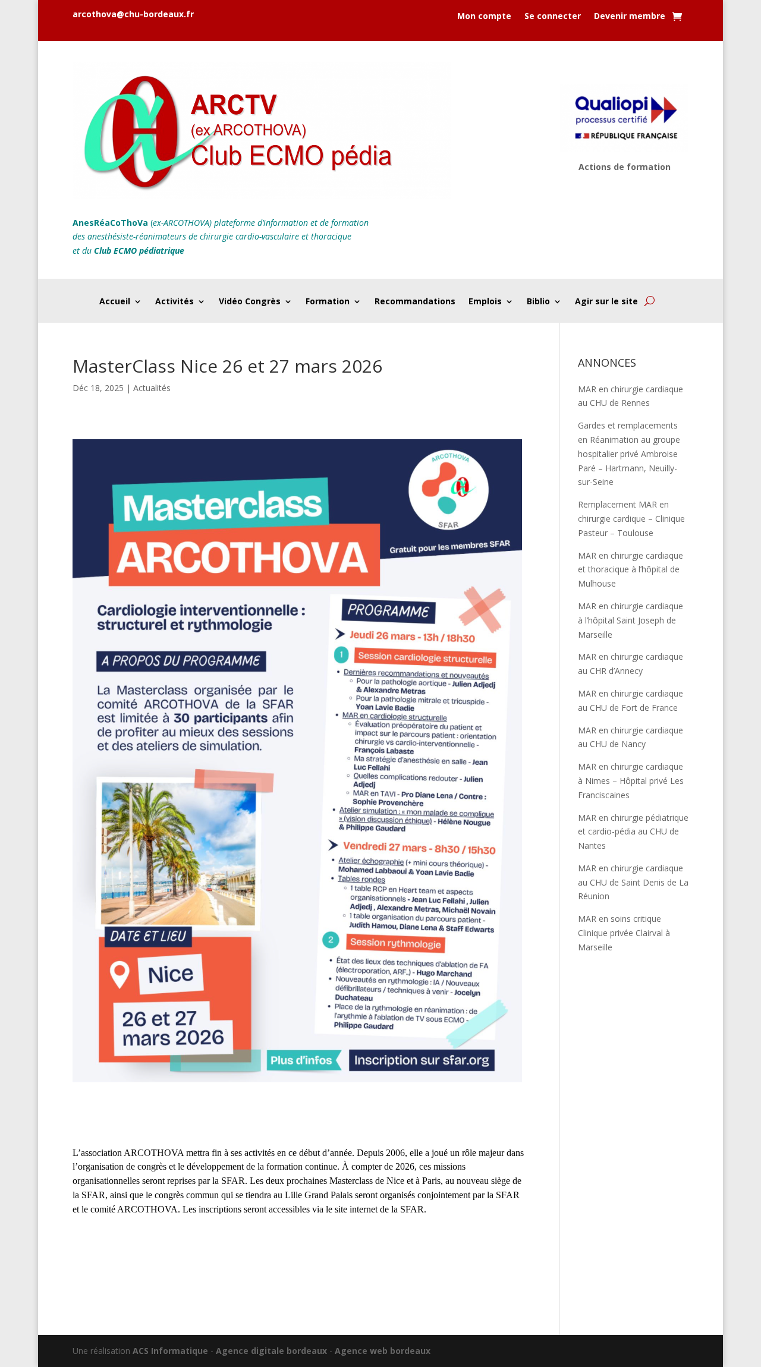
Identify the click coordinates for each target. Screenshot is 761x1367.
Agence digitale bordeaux (271, 1350)
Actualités (152, 387)
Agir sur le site (606, 302)
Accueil (114, 302)
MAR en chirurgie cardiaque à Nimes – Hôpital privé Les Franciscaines (631, 781)
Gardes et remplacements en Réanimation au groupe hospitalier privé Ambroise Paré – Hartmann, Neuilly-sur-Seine (629, 453)
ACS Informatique (170, 1350)
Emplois (485, 302)
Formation (328, 302)
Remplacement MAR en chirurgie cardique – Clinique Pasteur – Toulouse (631, 518)
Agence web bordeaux (382, 1350)
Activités (174, 302)
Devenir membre (629, 16)
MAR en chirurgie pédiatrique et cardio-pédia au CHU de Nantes (633, 832)
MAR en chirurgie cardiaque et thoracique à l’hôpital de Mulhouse (630, 570)
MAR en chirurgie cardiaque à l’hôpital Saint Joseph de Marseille (630, 620)
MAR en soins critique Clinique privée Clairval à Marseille (624, 933)
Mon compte (484, 16)
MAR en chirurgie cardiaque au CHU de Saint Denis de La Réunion (633, 882)
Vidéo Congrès (250, 302)
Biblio (538, 302)
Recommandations (415, 302)
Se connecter (552, 16)
